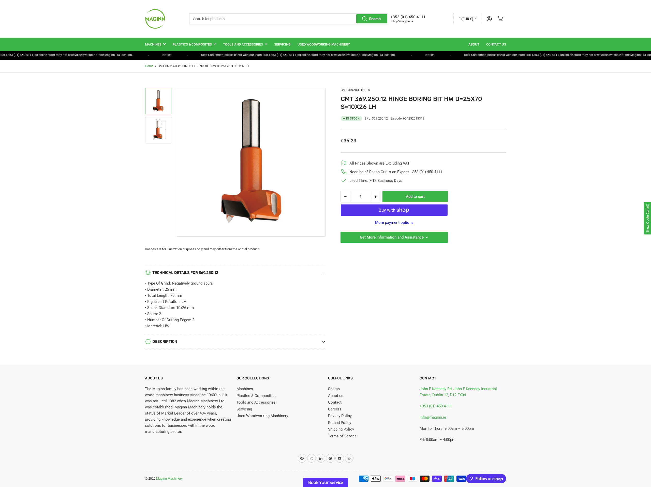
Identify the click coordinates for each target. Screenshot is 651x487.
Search (375, 19)
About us (335, 395)
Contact (335, 402)
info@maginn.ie (433, 417)
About (473, 44)
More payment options (394, 222)
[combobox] (288, 18)
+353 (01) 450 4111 (436, 406)
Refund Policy (339, 422)
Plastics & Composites (192, 44)
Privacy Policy (340, 416)
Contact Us (496, 44)
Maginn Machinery (169, 478)
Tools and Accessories (243, 44)
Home (149, 66)
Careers (334, 409)
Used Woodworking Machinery (324, 44)
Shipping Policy (341, 429)
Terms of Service (342, 436)
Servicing (282, 44)
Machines (153, 44)
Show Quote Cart (647, 218)
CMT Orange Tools (355, 90)
